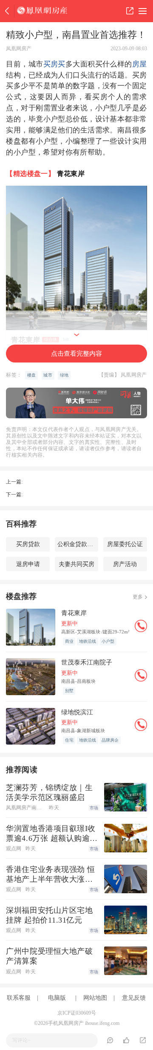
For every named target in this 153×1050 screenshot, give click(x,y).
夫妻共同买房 (76, 564)
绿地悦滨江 (77, 712)
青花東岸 (71, 174)
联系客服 (19, 997)
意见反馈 (134, 997)
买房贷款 (28, 544)
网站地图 (95, 997)
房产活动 (125, 564)
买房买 (54, 64)
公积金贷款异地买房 (77, 544)
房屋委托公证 (125, 544)
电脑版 (57, 997)
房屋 (139, 64)
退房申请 (28, 564)
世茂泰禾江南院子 (86, 662)
